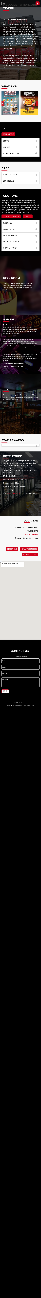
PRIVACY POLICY (30, 554)
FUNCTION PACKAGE (11, 216)
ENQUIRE (27, 216)
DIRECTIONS (12, 549)
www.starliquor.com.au (14, 493)
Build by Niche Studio (29, 705)
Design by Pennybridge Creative (14, 705)
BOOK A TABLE (8, 134)
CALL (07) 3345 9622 (29, 549)
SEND (5, 691)
